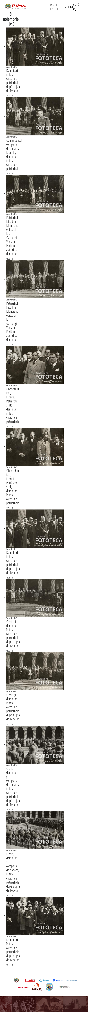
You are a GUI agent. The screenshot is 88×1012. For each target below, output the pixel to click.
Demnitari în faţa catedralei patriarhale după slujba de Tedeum (13, 80)
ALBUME (69, 7)
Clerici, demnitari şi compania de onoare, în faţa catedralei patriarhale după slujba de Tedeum (13, 786)
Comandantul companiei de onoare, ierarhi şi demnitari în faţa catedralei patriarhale (14, 154)
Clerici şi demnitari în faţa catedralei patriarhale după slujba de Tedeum (13, 633)
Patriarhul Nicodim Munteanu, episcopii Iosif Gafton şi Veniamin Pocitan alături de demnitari (12, 235)
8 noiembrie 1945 (11, 67)
